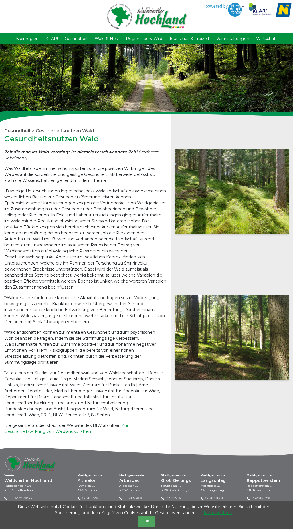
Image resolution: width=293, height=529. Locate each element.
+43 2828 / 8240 (260, 498)
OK (146, 521)
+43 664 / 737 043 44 (21, 498)
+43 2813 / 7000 (133, 498)
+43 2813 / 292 (90, 498)
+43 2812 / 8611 (173, 498)
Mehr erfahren (218, 512)
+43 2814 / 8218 (214, 498)
